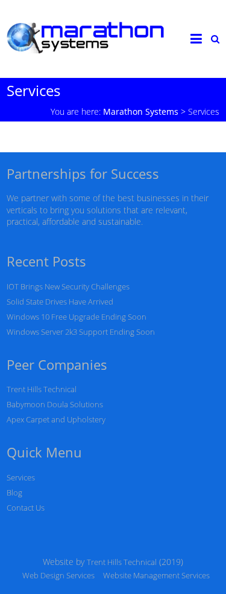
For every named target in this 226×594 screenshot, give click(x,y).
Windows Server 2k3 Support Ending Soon (81, 331)
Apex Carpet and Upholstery (56, 419)
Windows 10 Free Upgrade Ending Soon (76, 316)
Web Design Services (58, 575)
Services (21, 477)
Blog (14, 492)
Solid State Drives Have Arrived (60, 301)
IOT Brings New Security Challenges (68, 286)
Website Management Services (156, 575)
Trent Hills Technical (42, 389)
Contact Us (26, 507)
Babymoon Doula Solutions (55, 404)
